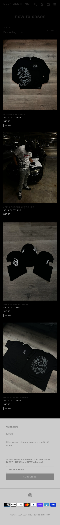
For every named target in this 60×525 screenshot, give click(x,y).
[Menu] (55, 4)
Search (9, 434)
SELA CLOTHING (16, 3)
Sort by (7, 27)
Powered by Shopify (41, 515)
